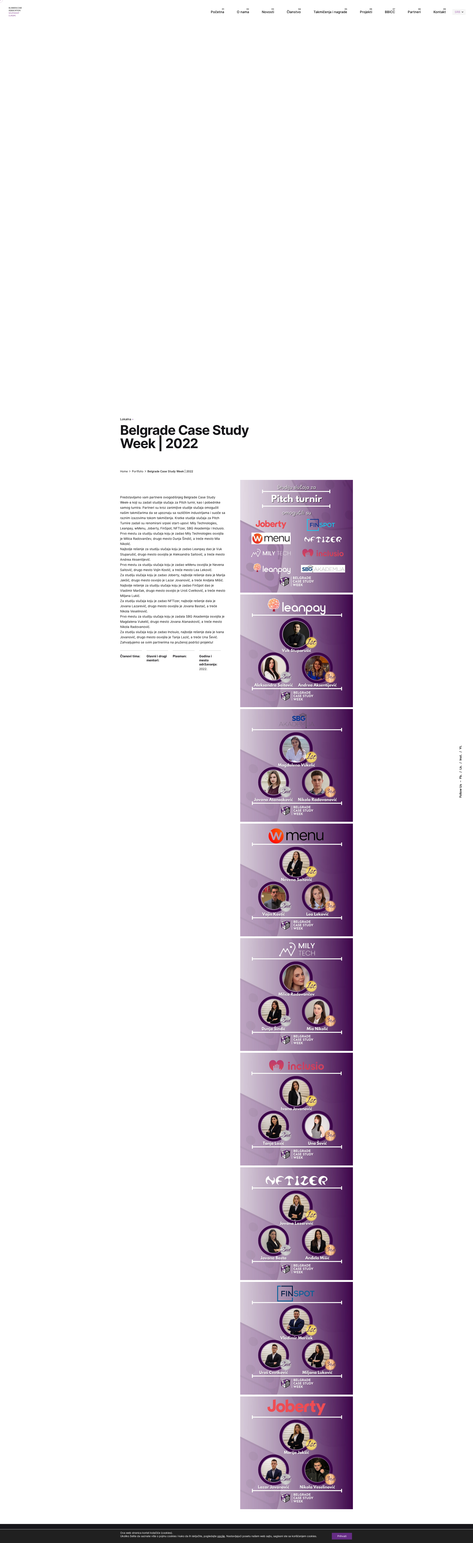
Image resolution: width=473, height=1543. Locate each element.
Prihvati (341, 1536)
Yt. (460, 747)
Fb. (460, 776)
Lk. (460, 767)
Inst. (460, 757)
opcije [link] (221, 1536)
